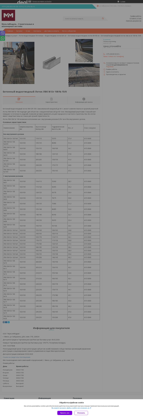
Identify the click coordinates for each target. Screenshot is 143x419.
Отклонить (81, 413)
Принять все (64, 413)
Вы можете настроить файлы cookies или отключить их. (71, 408)
